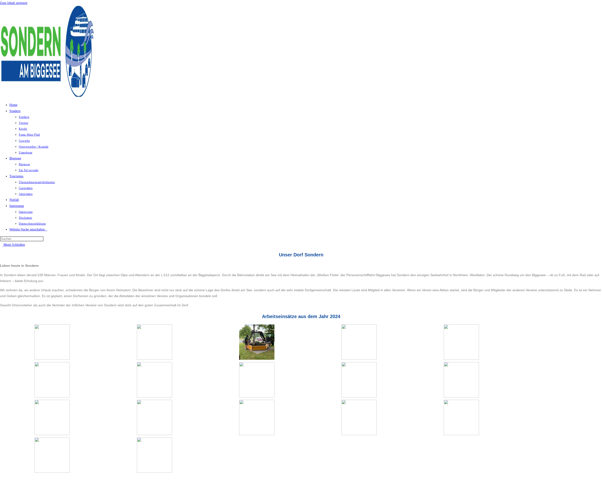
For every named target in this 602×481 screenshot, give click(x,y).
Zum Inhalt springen (13, 3)
